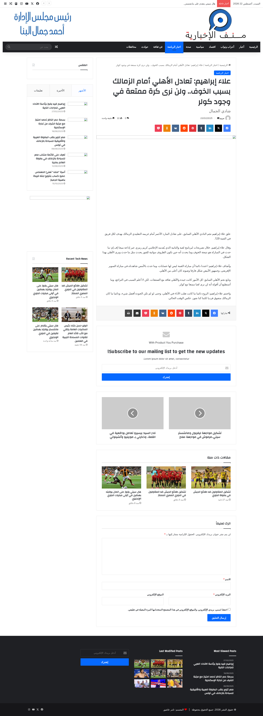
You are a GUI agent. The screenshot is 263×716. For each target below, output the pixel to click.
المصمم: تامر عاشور (173, 709)
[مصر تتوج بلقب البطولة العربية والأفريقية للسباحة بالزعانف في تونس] (77, 142)
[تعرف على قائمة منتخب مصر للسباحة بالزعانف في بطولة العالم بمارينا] (77, 159)
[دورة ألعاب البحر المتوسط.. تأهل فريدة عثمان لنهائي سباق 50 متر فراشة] (174, 683)
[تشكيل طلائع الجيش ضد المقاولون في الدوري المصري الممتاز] (166, 477)
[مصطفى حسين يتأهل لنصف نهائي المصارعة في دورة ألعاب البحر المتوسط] (158, 683)
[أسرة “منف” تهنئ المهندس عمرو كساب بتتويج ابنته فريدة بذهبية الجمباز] (77, 177)
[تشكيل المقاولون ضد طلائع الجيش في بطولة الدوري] (211, 477)
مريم (222, 118)
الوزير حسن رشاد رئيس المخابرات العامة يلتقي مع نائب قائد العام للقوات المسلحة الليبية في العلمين (74, 333)
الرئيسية (253, 47)
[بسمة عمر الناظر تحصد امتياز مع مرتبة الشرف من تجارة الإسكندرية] (77, 124)
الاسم (227, 579)
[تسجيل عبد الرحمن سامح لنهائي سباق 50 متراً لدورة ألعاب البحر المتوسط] (141, 673)
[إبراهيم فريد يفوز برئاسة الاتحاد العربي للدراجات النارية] (77, 108)
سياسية (200, 47)
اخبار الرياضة (174, 47)
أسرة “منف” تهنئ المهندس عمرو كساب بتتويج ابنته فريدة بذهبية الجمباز (49, 176)
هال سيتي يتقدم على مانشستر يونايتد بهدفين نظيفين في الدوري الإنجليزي (179, 3)
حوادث (144, 47)
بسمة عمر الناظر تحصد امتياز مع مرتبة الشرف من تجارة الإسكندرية (50, 123)
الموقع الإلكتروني (155, 594)
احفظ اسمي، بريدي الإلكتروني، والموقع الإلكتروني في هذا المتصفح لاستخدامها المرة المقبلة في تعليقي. (178, 609)
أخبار (241, 47)
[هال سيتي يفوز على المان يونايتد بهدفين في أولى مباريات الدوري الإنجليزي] (121, 477)
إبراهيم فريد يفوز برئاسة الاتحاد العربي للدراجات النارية (49, 106)
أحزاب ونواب (227, 47)
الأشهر (82, 90)
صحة (188, 47)
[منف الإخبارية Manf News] (131, 24)
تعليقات (38, 90)
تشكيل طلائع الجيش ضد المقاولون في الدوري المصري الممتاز (167, 494)
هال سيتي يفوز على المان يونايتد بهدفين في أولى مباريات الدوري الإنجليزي (123, 495)
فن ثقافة (157, 47)
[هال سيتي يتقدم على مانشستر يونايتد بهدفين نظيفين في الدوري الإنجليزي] (45, 314)
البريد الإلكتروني (222, 594)
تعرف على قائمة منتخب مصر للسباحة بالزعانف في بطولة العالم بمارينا (49, 158)
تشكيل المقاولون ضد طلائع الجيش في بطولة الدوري (212, 494)
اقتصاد (212, 47)
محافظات (131, 47)
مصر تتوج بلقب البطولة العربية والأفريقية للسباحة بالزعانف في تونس (49, 141)
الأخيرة (60, 90)
